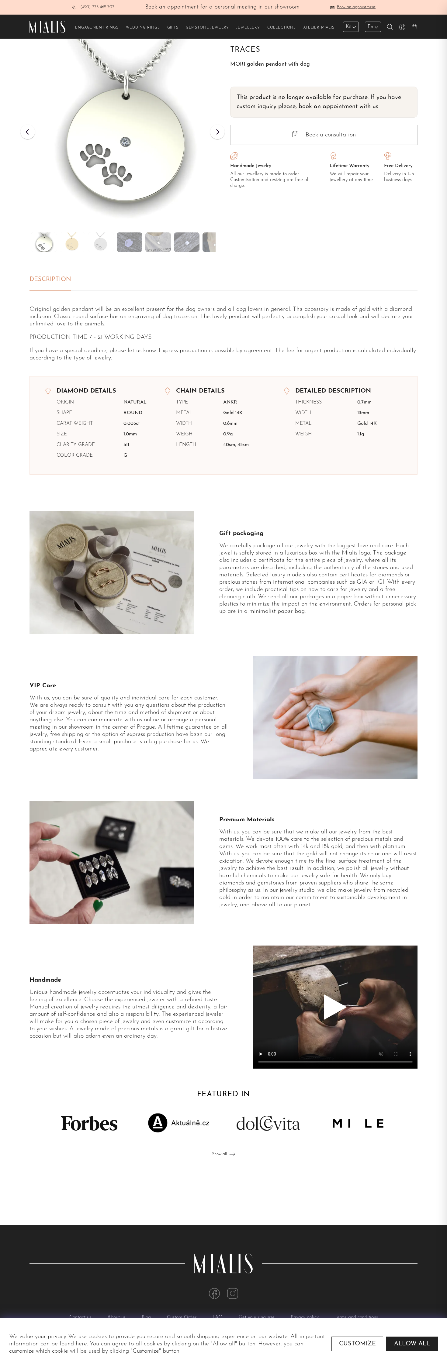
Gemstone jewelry (207, 27)
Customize (357, 1344)
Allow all (412, 1344)
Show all (219, 1154)
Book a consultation (331, 135)
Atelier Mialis (318, 27)
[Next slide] (217, 132)
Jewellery (248, 27)
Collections (281, 27)
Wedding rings (143, 27)
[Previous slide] (27, 132)
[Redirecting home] (47, 27)
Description (50, 279)
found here (73, 1344)
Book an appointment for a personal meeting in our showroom (222, 7)
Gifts (172, 27)
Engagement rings (96, 27)
